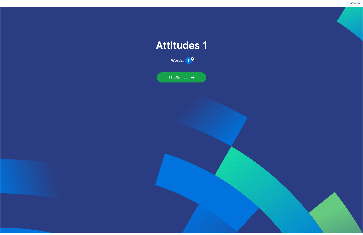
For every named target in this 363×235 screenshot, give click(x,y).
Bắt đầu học (177, 77)
